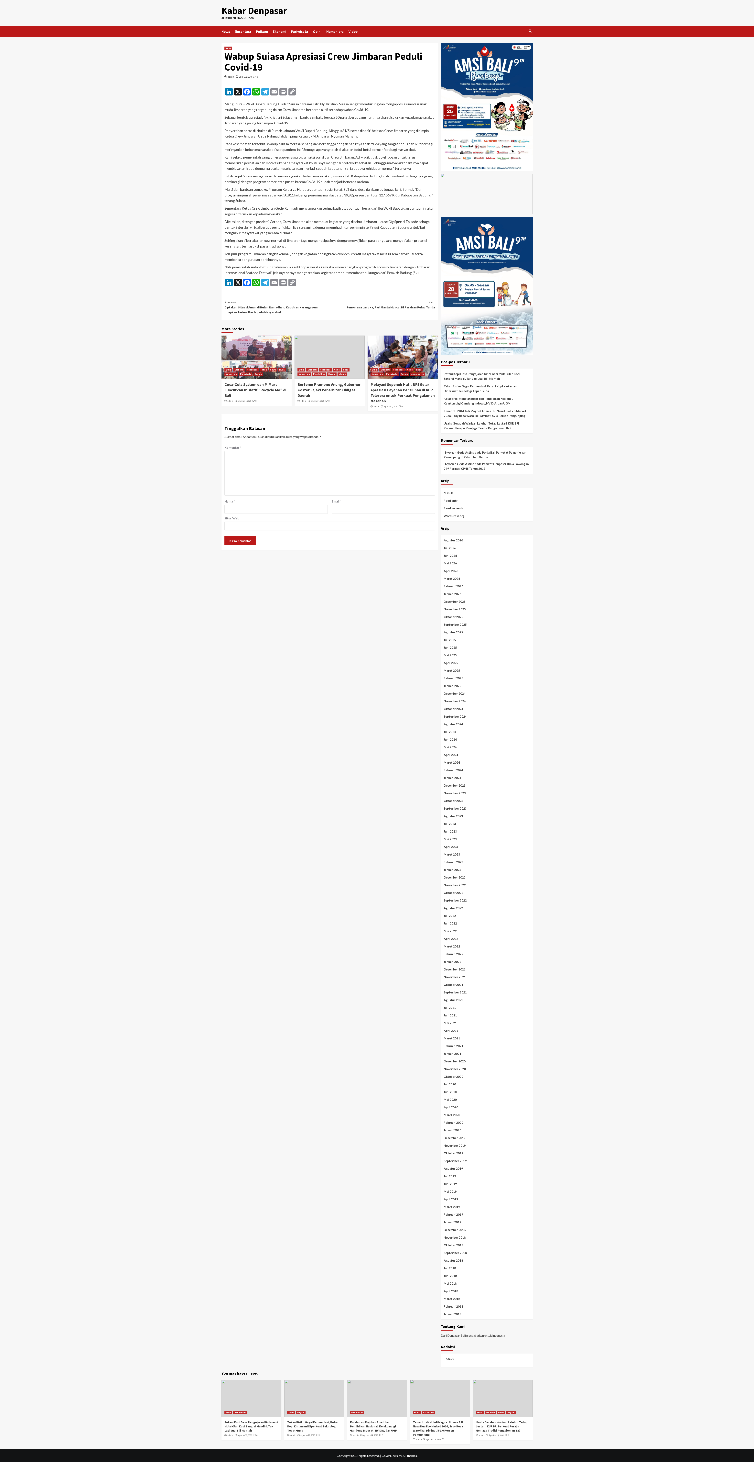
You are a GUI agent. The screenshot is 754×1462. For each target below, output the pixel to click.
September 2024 (455, 716)
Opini (317, 31)
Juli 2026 (450, 548)
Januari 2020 (452, 1130)
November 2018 (455, 1237)
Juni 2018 (450, 1276)
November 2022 (455, 885)
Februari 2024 (453, 770)
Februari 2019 (453, 1214)
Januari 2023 (452, 869)
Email (336, 501)
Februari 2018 (453, 1306)
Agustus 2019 (453, 1168)
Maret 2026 (452, 578)
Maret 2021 (452, 1038)
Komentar (232, 447)
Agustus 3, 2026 (390, 406)
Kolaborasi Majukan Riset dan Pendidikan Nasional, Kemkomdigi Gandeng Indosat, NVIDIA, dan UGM (478, 401)
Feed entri (451, 500)
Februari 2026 (453, 586)
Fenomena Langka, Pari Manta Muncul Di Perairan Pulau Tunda (391, 304)
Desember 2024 (455, 693)
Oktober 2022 (453, 892)
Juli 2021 (450, 1007)
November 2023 (455, 793)
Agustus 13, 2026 (433, 1439)
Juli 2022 (450, 915)
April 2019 (451, 1199)
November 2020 (455, 1069)
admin (231, 76)
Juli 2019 (450, 1176)
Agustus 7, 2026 (244, 401)
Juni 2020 (450, 1092)
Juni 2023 (450, 831)
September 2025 (455, 624)
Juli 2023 (450, 823)
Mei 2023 (450, 839)
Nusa (228, 48)
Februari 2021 (453, 1046)
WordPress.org (454, 516)
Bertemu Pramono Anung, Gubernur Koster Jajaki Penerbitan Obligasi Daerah (329, 390)
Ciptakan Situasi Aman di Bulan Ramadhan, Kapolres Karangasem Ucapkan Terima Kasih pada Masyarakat (271, 307)
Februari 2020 (453, 1122)
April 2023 (451, 846)
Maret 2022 (452, 946)
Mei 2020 (450, 1099)
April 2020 (451, 1107)
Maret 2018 (452, 1299)
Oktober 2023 (453, 801)
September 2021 (455, 992)
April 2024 (451, 755)
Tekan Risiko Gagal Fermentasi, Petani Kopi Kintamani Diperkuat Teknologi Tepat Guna (480, 388)
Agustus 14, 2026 (370, 1435)
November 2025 (455, 609)
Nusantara (243, 31)
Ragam (258, 374)
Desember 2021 (455, 969)
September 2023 (455, 808)
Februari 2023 (453, 862)
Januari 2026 (452, 594)
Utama (342, 374)
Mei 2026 (450, 563)
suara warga (417, 374)
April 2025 (451, 663)
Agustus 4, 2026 (317, 401)
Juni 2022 (450, 923)
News (225, 31)
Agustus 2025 (453, 632)
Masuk (448, 493)
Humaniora (335, 31)
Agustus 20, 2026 (245, 1435)
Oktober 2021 (453, 984)
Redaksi (449, 1359)
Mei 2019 (450, 1191)
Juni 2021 (450, 1015)
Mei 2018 (450, 1283)
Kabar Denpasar (254, 11)
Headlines (252, 369)
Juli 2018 (450, 1268)
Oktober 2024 (453, 709)
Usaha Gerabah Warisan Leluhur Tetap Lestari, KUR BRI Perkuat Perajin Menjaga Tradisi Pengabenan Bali (481, 426)
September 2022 (455, 900)
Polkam (262, 31)
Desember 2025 (455, 601)
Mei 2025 (450, 655)
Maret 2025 (452, 670)
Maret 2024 (452, 762)
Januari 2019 (452, 1222)
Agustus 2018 (453, 1260)
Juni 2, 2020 (245, 76)
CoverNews (390, 1455)
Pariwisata (299, 31)
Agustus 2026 (453, 540)
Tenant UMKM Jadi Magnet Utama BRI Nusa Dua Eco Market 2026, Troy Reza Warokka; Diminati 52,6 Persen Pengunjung (485, 413)
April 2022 (451, 938)
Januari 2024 (452, 778)
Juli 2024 (450, 732)
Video (353, 31)
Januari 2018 (452, 1314)
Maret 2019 (452, 1207)
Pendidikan (319, 374)
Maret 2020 (452, 1115)
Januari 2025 (452, 686)
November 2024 (455, 701)
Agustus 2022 (453, 908)
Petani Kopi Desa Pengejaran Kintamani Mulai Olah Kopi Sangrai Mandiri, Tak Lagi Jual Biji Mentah (482, 376)
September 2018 (455, 1253)
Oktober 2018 (453, 1245)
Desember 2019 (455, 1138)
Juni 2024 (450, 739)
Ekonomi (279, 31)
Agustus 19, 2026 (307, 1435)
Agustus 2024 (453, 724)
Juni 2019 (450, 1184)
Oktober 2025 (453, 617)
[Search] (530, 31)
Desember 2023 (455, 785)
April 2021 (451, 1030)
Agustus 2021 (453, 1000)
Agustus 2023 (453, 816)
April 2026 (451, 571)
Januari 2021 (452, 1053)
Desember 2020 (455, 1061)
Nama (229, 501)
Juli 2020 (450, 1084)
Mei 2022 (450, 931)
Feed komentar (454, 508)
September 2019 (455, 1161)
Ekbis (228, 369)
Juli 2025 (450, 640)
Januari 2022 (452, 961)
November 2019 (455, 1145)
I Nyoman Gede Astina (459, 452)
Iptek (264, 369)
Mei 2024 (450, 747)
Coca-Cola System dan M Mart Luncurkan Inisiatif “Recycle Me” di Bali (255, 390)
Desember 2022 (455, 877)
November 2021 (455, 977)
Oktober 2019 (453, 1153)
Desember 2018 (455, 1230)
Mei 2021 (450, 1023)
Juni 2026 (450, 555)
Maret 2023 (452, 854)
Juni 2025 (450, 647)
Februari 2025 (453, 678)
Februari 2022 (453, 954)
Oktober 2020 (453, 1076)
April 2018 (451, 1291)
